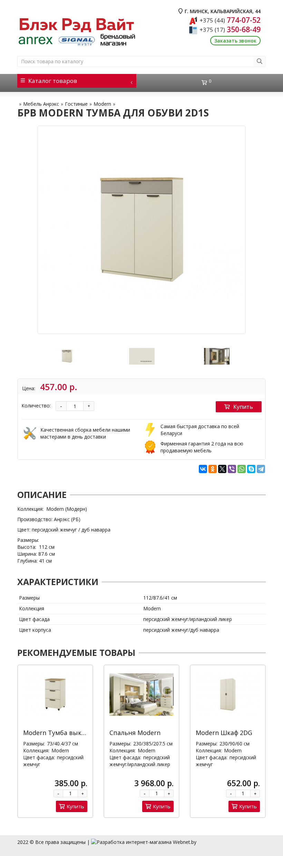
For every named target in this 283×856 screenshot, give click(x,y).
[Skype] (251, 469)
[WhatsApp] (241, 469)
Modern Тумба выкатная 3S (65, 732)
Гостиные (76, 104)
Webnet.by (184, 842)
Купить (243, 407)
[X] (222, 469)
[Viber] (232, 469)
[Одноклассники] (212, 469)
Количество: (36, 405)
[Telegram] (261, 469)
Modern (102, 104)
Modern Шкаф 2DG (224, 732)
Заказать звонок (235, 40)
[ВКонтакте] (203, 469)
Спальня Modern (134, 732)
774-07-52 (230, 20)
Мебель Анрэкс (41, 104)
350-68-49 (230, 29)
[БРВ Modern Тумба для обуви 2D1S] (141, 229)
